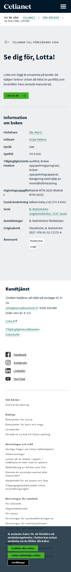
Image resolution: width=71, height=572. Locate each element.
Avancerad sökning (17, 404)
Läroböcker (13, 429)
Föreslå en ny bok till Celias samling (28, 434)
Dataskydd (13, 334)
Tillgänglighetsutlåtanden (23, 329)
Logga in (13, 95)
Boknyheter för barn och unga (24, 424)
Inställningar (18, 562)
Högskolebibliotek (17, 508)
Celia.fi (10, 321)
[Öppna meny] (63, 6)
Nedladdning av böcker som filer (26, 467)
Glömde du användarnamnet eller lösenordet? (27, 474)
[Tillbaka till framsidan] (17, 8)
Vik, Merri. (35, 132)
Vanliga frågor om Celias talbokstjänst (30, 449)
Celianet (29, 17)
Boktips (11, 414)
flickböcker (36, 241)
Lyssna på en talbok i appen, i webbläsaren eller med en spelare (26, 460)
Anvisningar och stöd (19, 444)
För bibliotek (13, 503)
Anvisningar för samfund (21, 498)
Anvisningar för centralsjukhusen (26, 523)
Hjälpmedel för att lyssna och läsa (27, 480)
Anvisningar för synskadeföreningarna (29, 518)
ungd (33, 246)
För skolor (12, 513)
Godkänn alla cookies (23, 548)
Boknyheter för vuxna (19, 419)
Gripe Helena (37, 139)
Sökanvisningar (15, 454)
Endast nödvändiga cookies (26, 555)
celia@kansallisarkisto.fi (22, 308)
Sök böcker (51, 17)
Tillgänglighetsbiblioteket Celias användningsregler (25, 487)
